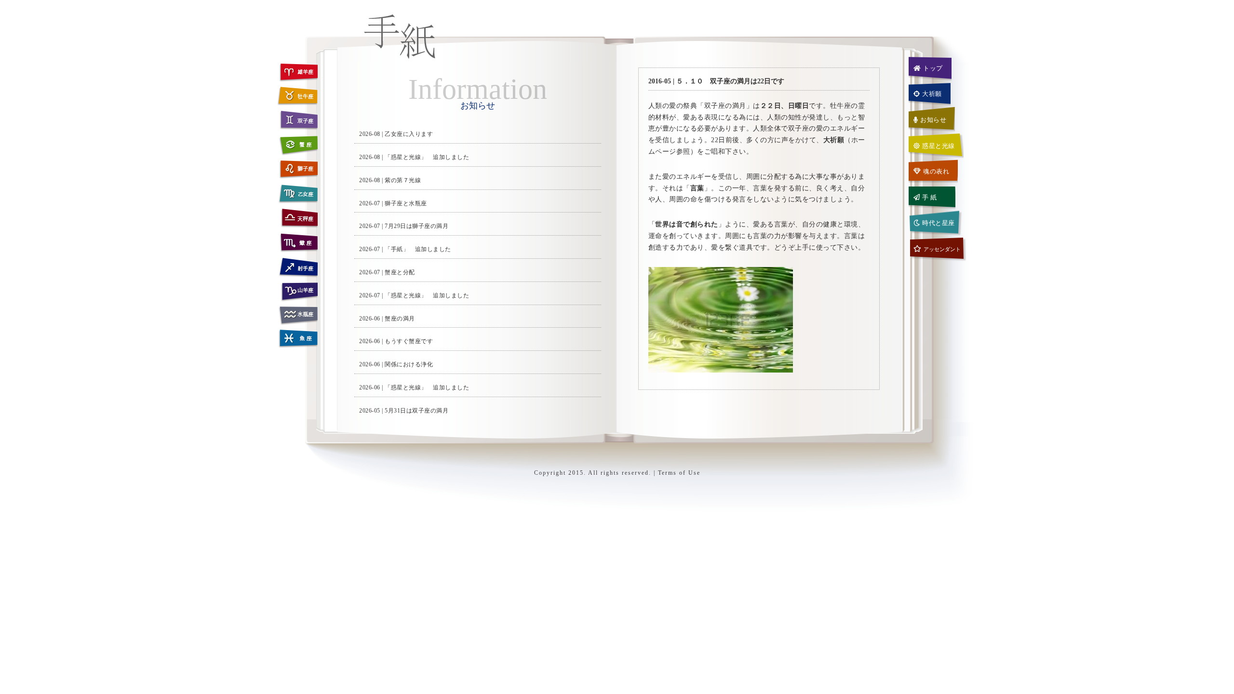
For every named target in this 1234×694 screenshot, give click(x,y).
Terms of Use (679, 472)
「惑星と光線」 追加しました (427, 157)
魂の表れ (936, 171)
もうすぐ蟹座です (409, 341)
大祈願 (932, 93)
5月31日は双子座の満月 (416, 410)
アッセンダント (942, 249)
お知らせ (933, 119)
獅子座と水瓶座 (406, 203)
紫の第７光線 (403, 180)
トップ (933, 68)
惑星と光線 (938, 145)
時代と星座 (938, 223)
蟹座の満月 (400, 318)
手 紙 (929, 197)
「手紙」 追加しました (418, 249)
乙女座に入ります (409, 134)
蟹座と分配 (400, 272)
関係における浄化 (409, 364)
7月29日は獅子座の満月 (416, 226)
